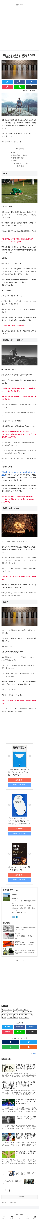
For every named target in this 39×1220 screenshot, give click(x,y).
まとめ (15, 160)
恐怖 (22, 1014)
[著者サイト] (10, 1042)
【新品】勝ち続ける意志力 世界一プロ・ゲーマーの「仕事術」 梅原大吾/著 (18, 772)
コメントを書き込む (19, 1196)
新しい (5, 1014)
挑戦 (11, 1014)
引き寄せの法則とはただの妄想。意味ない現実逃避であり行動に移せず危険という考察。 (25, 952)
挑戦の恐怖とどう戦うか (20, 155)
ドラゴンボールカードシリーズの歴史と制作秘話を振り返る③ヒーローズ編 (25, 943)
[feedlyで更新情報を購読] (10, 1047)
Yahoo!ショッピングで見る (20, 784)
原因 (14, 152)
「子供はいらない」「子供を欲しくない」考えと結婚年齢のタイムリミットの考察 (25, 936)
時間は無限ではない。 (19, 158)
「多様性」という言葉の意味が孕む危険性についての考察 (25, 928)
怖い (26, 1009)
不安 (16, 1009)
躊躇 (5, 1017)
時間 (16, 1017)
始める (10, 1017)
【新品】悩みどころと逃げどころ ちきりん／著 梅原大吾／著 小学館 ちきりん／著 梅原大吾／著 (19, 821)
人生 (26, 1012)
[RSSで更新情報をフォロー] (28, 1047)
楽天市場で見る (19, 780)
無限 (21, 1009)
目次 (16, 149)
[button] (31, 87)
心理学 (12, 931)
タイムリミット (8, 1012)
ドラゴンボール (10, 946)
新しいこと (29, 1014)
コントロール (18, 1012)
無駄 (22, 1017)
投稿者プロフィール (22, 163)
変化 (31, 1012)
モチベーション (8, 1009)
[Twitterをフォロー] (28, 1042)
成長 (27, 1017)
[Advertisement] (19, 30)
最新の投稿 (20, 166)
